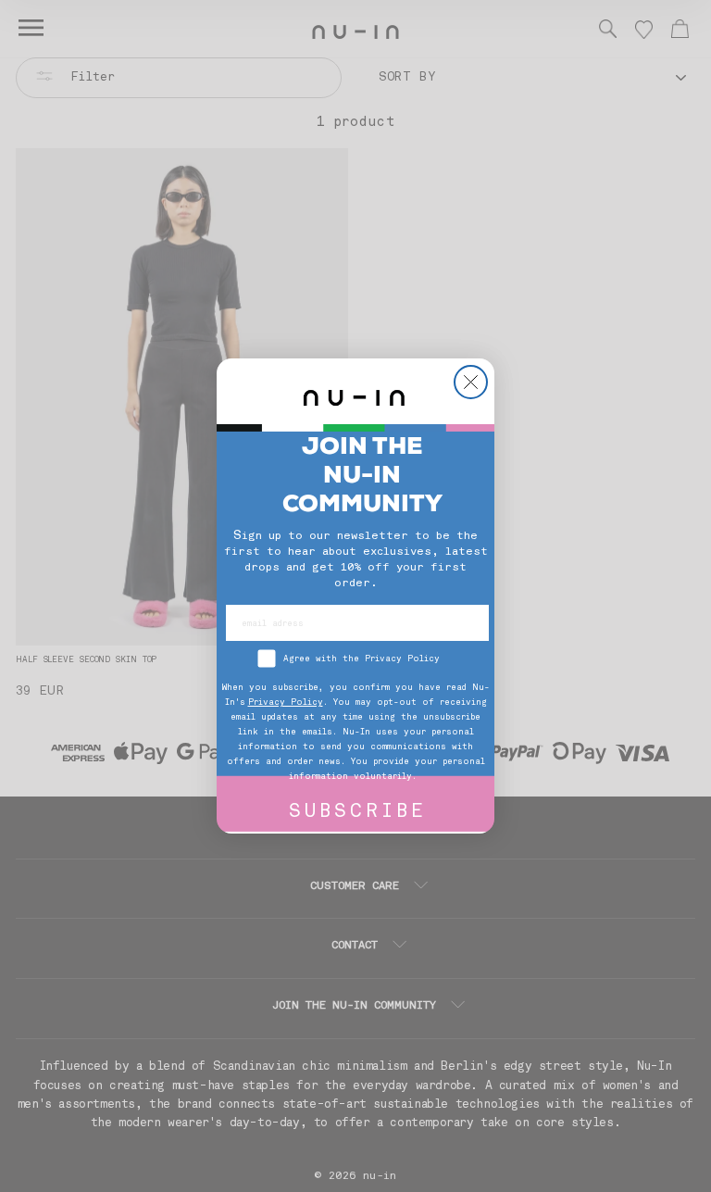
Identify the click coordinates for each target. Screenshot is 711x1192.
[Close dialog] (471, 382)
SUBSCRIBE (358, 813)
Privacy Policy (285, 702)
